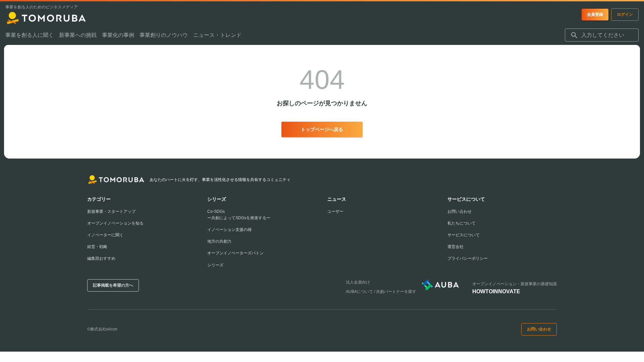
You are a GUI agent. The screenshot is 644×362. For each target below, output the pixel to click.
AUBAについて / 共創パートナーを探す (381, 291)
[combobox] (602, 35)
